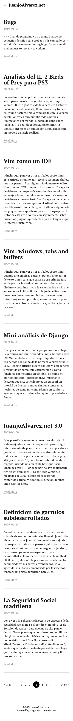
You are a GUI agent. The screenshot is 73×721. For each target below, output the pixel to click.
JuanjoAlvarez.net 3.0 (33, 425)
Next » (65, 685)
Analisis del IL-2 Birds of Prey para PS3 (33, 79)
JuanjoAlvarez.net (27, 5)
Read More (10, 56)
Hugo (33, 710)
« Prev (7, 685)
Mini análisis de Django (36, 335)
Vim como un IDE (27, 161)
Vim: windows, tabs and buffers (36, 254)
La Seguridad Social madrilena (30, 603)
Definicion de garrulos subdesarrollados (34, 514)
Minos (53, 710)
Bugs (10, 22)
